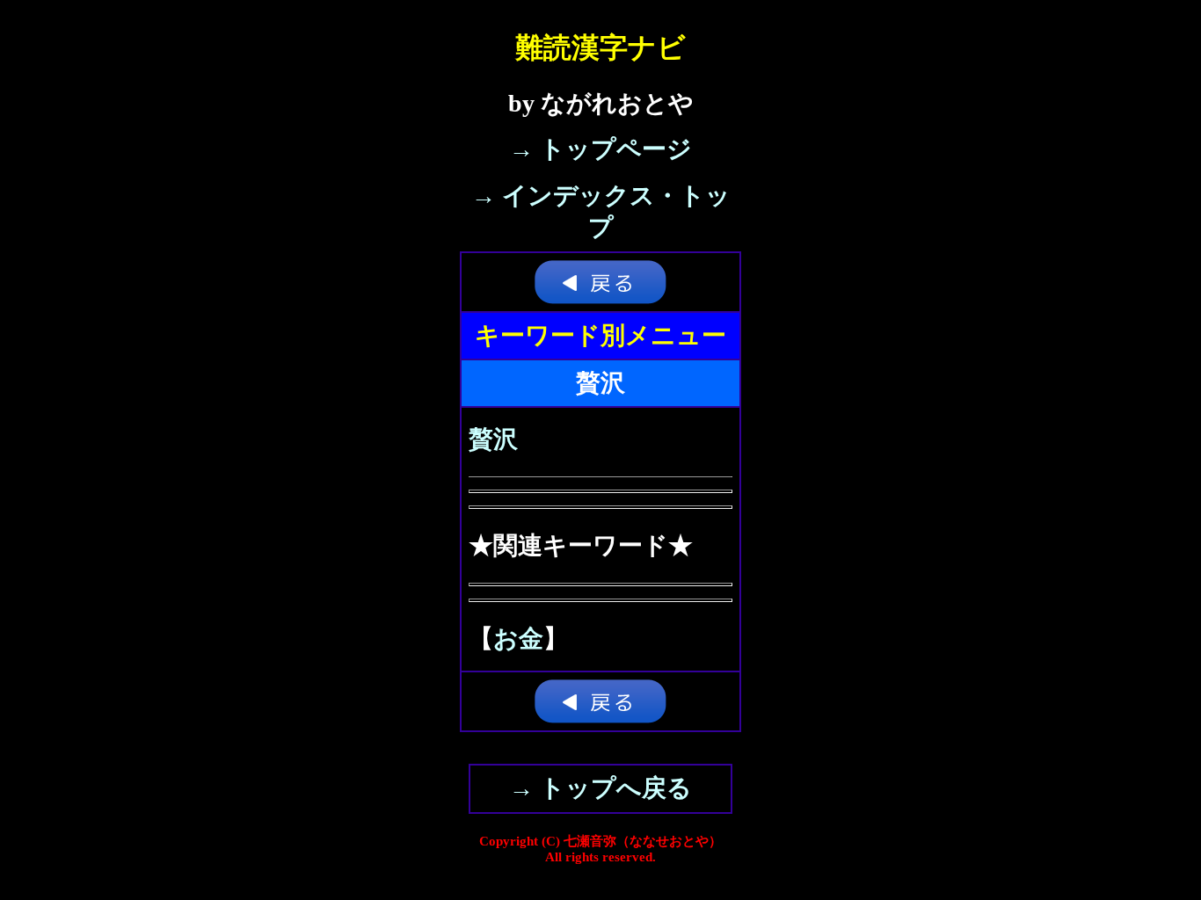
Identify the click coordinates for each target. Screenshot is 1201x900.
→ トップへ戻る (600, 788)
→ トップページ (600, 149)
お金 (518, 638)
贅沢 (493, 439)
